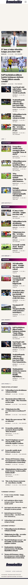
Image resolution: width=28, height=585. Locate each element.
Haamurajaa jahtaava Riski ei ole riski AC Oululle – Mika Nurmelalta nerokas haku (16, 400)
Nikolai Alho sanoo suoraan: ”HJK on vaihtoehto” (15, 420)
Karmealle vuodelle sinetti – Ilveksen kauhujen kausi (19, 246)
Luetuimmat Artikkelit (8, 525)
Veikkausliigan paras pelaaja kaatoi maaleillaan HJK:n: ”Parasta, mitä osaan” (20, 164)
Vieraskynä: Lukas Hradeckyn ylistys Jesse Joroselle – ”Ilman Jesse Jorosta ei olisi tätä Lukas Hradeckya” (19, 295)
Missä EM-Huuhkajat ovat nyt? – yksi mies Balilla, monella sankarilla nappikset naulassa (14, 441)
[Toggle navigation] (25, 2)
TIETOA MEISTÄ (4, 576)
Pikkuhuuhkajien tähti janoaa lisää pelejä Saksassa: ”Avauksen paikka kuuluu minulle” (16, 470)
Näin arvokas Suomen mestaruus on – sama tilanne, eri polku (15, 482)
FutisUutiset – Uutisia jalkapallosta (13, 571)
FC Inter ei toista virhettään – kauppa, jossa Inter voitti (12, 50)
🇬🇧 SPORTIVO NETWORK (12, 576)
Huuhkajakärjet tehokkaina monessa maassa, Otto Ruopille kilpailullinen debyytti (19, 373)
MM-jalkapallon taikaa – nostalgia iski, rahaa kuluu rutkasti (18, 266)
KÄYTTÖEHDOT (19, 576)
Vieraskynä (5, 259)
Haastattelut (6, 143)
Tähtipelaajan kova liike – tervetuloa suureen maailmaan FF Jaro (19, 127)
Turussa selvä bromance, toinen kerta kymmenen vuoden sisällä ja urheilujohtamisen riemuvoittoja (15, 460)
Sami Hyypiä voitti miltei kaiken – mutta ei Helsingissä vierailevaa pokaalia (19, 90)
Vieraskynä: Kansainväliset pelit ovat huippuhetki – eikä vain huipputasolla (19, 279)
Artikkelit (5, 323)
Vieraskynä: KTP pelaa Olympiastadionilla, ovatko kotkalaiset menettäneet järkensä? (19, 309)
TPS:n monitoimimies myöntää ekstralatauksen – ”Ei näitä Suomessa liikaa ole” (19, 178)
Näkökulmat (6, 207)
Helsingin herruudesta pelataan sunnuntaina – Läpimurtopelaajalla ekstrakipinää (20, 191)
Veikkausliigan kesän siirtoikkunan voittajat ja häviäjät (19, 116)
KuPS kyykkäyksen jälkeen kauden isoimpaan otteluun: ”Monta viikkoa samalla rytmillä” (12, 78)
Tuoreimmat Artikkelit (8, 491)
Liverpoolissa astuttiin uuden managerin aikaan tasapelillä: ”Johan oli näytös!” (19, 150)
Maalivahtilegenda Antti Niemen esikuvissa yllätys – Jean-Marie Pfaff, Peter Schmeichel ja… (19, 103)
